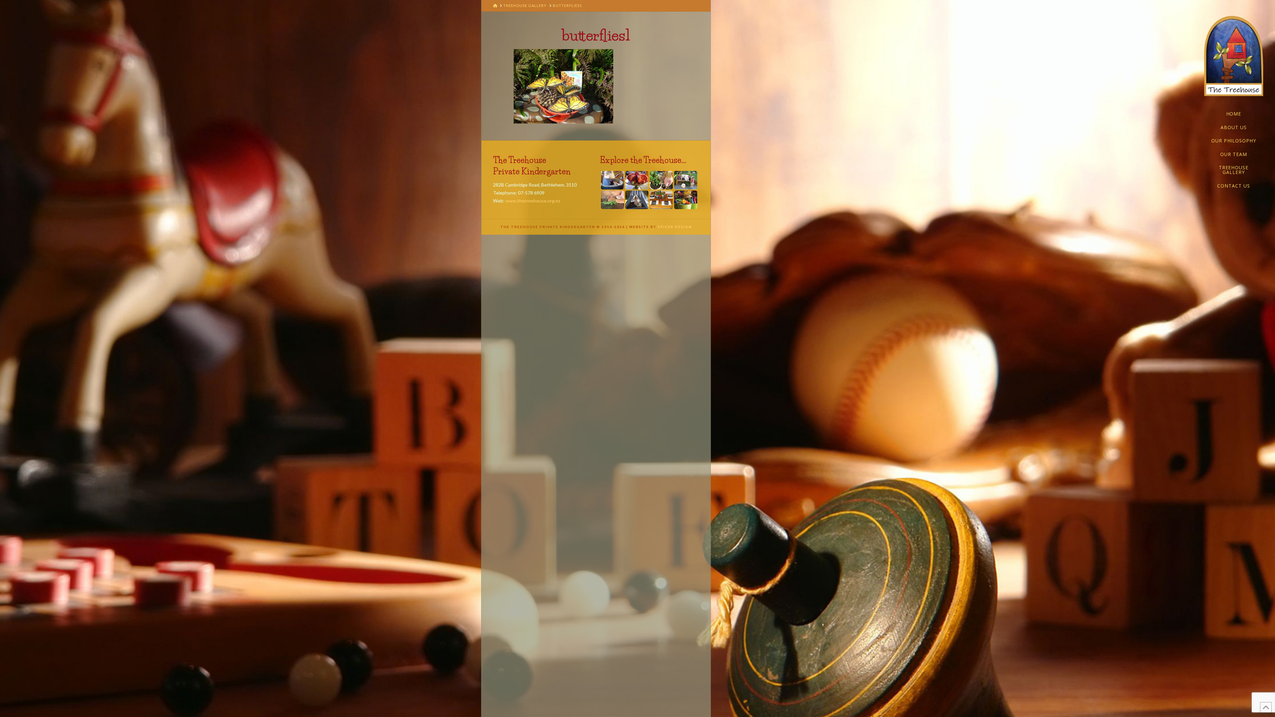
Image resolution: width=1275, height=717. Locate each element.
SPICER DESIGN (675, 227)
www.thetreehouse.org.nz (532, 200)
